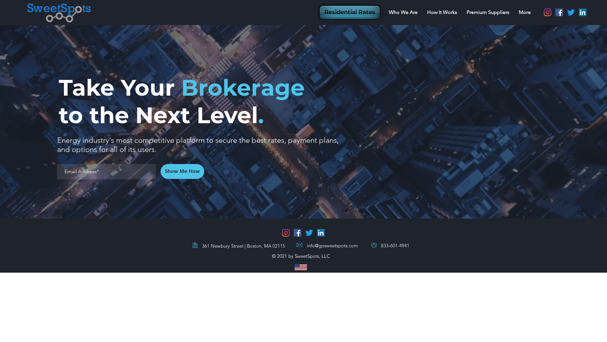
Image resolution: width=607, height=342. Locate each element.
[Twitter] (571, 12)
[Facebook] (559, 12)
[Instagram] (547, 12)
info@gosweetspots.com (332, 246)
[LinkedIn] (582, 12)
